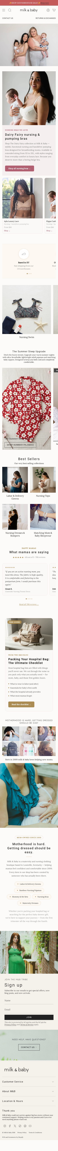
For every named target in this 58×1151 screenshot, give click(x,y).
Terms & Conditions (35, 1132)
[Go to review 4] (31, 598)
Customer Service (12, 1081)
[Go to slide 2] (29, 273)
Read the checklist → (21, 704)
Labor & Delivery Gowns (29, 884)
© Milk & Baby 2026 (8, 1132)
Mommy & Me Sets (18, 897)
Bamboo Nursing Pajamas (29, 890)
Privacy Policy (10, 1024)
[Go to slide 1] (27, 273)
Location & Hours (12, 1101)
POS (3, 1137)
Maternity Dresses (29, 903)
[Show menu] (3, 10)
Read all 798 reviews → (29, 604)
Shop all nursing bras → (19, 168)
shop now (45, 3)
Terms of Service (27, 1024)
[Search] (10, 10)
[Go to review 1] (26, 598)
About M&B (8, 1091)
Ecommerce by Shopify (15, 1137)
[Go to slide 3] (30, 273)
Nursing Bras (42, 897)
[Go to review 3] (29, 598)
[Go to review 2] (28, 598)
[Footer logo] (16, 1069)
